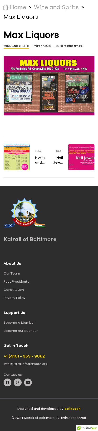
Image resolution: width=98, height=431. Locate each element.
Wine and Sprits (16, 46)
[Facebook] (7, 382)
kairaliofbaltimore (71, 45)
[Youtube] (28, 382)
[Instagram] (18, 382)
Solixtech (72, 408)
